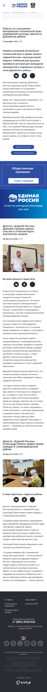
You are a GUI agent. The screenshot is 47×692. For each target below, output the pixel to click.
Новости (34, 12)
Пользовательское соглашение (23, 662)
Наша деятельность (20, 12)
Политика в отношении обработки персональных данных (23, 667)
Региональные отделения (11, 605)
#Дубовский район (23, 147)
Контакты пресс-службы (12, 611)
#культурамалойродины (24, 153)
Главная (6, 12)
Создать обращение (23, 181)
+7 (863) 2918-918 (23, 621)
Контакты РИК (31, 604)
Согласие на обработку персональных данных (23, 670)
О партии (9, 600)
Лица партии (31, 600)
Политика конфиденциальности (23, 664)
